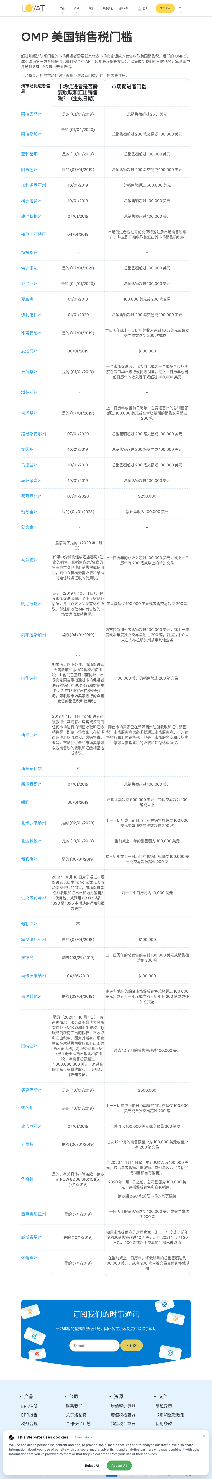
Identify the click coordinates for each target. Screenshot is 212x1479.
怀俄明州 (29, 1258)
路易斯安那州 (33, 434)
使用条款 (163, 1423)
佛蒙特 (27, 1144)
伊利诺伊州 (31, 314)
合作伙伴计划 (78, 1423)
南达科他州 (31, 996)
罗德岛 (27, 957)
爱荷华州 (29, 371)
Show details (83, 1437)
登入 (145, 8)
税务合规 (29, 1423)
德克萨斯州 (31, 1090)
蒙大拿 (27, 527)
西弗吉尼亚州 (33, 1214)
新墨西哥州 (31, 784)
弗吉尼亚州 (31, 1126)
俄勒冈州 (29, 924)
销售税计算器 (123, 1423)
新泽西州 (29, 734)
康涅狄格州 (31, 216)
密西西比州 (31, 496)
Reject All (92, 1466)
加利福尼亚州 (33, 185)
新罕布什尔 (31, 768)
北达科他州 (31, 841)
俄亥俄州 (29, 859)
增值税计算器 (123, 1406)
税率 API (123, 8)
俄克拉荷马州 (33, 897)
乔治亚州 (29, 283)
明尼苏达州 (31, 603)
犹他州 (27, 1108)
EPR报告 (29, 1415)
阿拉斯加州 (31, 134)
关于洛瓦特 (76, 1415)
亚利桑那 (29, 154)
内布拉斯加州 (33, 634)
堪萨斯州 (29, 392)
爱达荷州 (29, 351)
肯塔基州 (29, 413)
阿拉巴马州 (31, 114)
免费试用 (165, 8)
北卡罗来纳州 (33, 823)
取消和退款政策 (169, 1415)
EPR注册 (29, 1406)
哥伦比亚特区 (33, 234)
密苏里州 (29, 511)
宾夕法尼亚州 (33, 939)
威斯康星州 (31, 1237)
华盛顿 (27, 1179)
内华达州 (29, 678)
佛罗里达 (29, 268)
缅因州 (27, 449)
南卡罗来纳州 (33, 975)
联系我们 (108, 8)
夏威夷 (27, 299)
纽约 (25, 802)
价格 (76, 8)
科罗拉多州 (31, 200)
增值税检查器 (123, 1415)
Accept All (119, 1466)
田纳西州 (29, 1045)
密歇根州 (29, 560)
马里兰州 (29, 465)
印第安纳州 (31, 332)
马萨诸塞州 (31, 480)
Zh (180, 8)
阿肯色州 (29, 169)
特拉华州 (29, 252)
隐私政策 (163, 1406)
